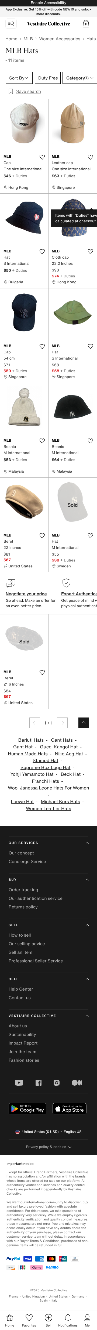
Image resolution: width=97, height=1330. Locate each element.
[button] (86, 23)
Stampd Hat (45, 760)
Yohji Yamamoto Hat (31, 774)
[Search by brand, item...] (11, 24)
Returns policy (23, 907)
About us (18, 1026)
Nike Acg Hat (69, 754)
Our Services (23, 843)
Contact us (20, 997)
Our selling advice (27, 943)
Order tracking (23, 889)
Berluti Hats (31, 740)
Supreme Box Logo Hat (45, 767)
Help (14, 979)
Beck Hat (71, 774)
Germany (77, 1297)
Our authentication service (36, 898)
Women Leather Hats (48, 808)
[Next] (62, 722)
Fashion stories (24, 1060)
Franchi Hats (45, 781)
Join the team (22, 1051)
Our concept (21, 853)
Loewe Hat (22, 801)
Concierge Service (27, 861)
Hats (91, 38)
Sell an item (20, 952)
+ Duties (19, 176)
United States (58, 1297)
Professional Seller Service (36, 961)
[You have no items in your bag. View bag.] (86, 23)
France (14, 1297)
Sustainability (22, 1034)
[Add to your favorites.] (42, 157)
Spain (44, 1301)
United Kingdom (33, 1297)
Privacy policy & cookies (46, 1146)
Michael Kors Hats (60, 801)
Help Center (21, 989)
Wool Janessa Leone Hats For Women (48, 788)
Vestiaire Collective (32, 1016)
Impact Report (23, 1043)
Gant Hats (62, 740)
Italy (54, 1301)
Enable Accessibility (48, 3)
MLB (28, 38)
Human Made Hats (28, 754)
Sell (14, 925)
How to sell (20, 935)
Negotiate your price (26, 593)
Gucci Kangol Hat (59, 747)
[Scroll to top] (83, 722)
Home (11, 38)
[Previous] (34, 722)
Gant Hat (23, 747)
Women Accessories (59, 38)
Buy (13, 880)
